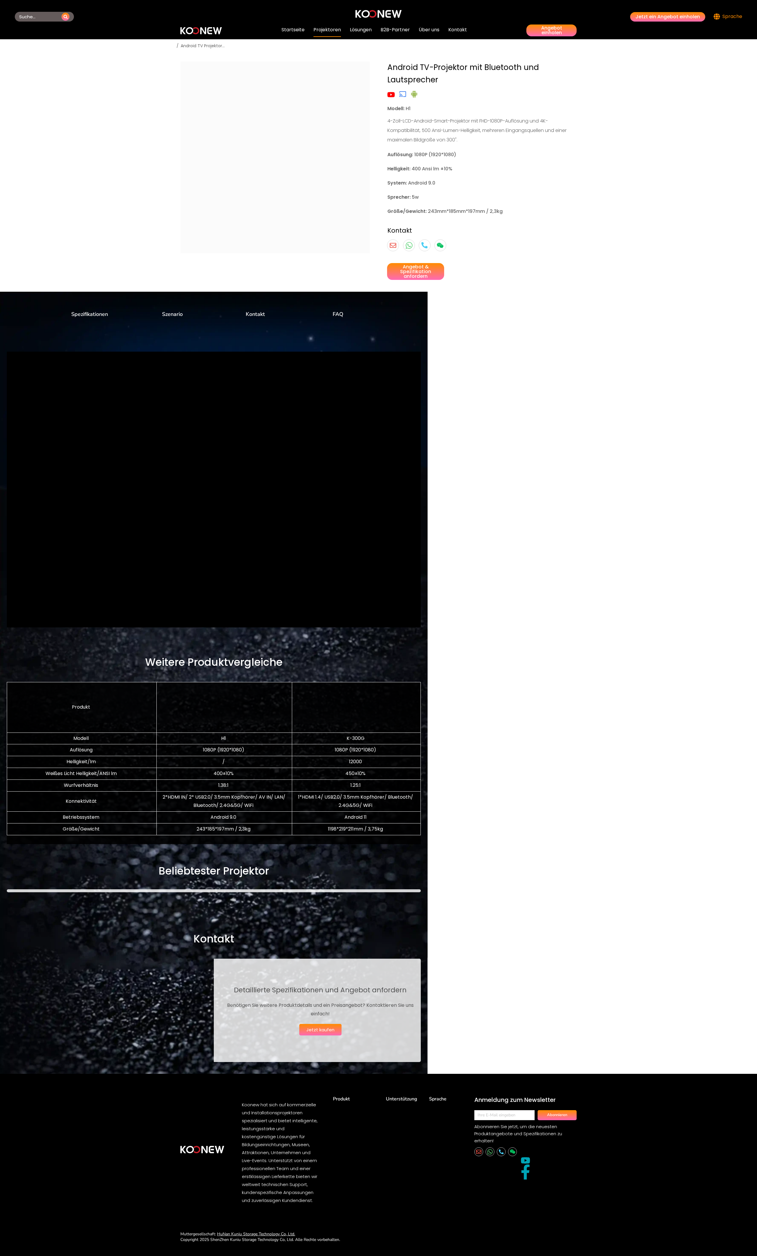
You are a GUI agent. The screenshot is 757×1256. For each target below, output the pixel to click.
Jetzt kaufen (320, 1030)
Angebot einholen (551, 30)
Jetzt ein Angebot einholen (667, 16)
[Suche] (65, 17)
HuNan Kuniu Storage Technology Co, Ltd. (256, 1234)
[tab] (89, 314)
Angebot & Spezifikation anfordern (415, 271)
